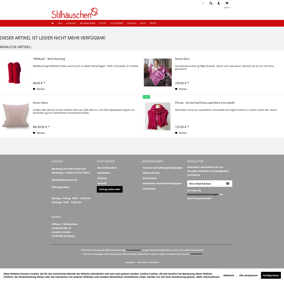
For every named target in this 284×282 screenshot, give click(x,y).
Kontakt (102, 183)
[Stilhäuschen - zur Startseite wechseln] (75, 13)
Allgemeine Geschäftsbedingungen (162, 183)
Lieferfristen (196, 254)
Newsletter (103, 172)
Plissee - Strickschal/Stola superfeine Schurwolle (205, 103)
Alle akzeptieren (248, 275)
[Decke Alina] (158, 72)
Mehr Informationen (208, 276)
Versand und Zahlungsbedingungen (163, 167)
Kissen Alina (40, 103)
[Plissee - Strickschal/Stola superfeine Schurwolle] (158, 116)
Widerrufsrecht (151, 172)
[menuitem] (212, 3)
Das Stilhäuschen (107, 167)
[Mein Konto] (219, 3)
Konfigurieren (271, 275)
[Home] (54, 23)
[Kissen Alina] (16, 116)
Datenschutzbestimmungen (203, 194)
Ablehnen (228, 275)
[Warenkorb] (228, 3)
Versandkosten (133, 250)
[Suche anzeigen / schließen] (211, 3)
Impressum (149, 188)
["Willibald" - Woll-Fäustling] (16, 72)
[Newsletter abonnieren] (227, 183)
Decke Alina (182, 59)
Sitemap (102, 178)
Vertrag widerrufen (109, 189)
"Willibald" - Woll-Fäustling (49, 59)
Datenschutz (150, 178)
